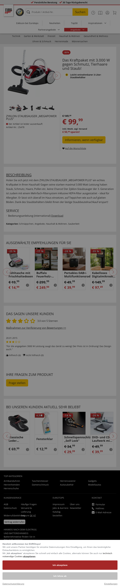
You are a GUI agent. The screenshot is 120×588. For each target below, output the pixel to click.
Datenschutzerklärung (13, 584)
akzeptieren (29, 556)
